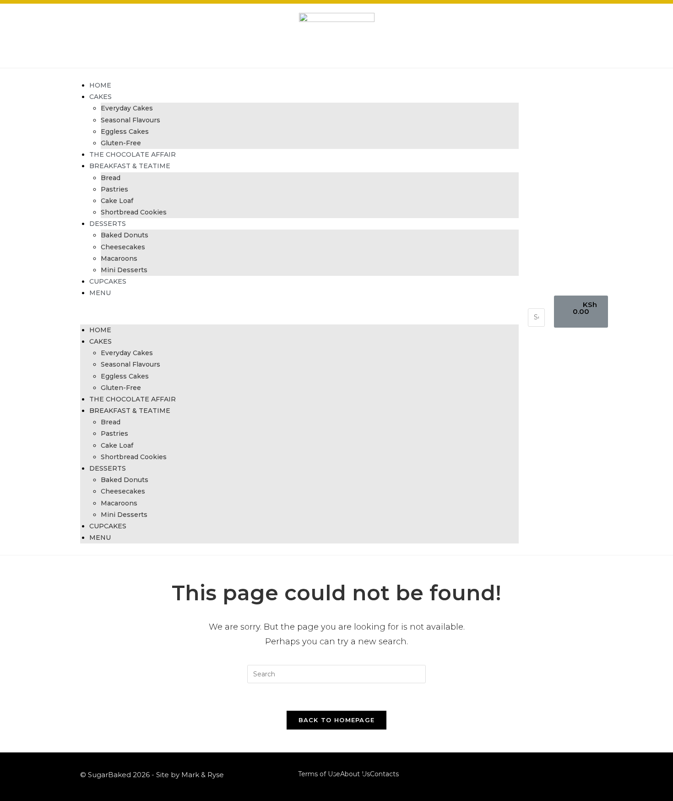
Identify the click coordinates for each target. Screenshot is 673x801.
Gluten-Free (121, 143)
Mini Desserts (124, 270)
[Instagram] (586, 774)
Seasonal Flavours (130, 120)
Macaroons (119, 258)
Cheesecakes (123, 247)
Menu (100, 293)
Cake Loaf (117, 201)
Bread (110, 178)
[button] (299, 312)
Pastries (114, 189)
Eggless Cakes (125, 131)
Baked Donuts (124, 235)
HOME (100, 85)
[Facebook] (573, 774)
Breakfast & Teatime (129, 166)
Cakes (100, 97)
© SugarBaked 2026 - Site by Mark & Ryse (152, 774)
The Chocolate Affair (132, 154)
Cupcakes (107, 281)
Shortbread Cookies (134, 212)
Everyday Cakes (127, 108)
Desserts (107, 223)
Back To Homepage (337, 720)
